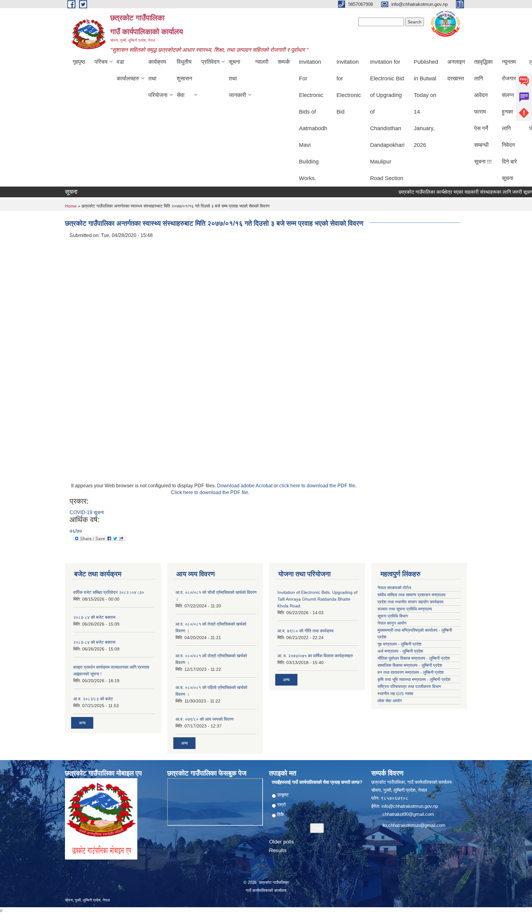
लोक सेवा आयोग (389, 700)
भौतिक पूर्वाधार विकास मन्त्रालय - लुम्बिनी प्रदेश (413, 658)
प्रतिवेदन (210, 62)
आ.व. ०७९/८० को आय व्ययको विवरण (204, 719)
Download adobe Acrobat (245, 485)
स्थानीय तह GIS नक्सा (395, 693)
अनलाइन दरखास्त (456, 70)
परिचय (101, 62)
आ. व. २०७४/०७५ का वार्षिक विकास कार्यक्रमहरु (315, 655)
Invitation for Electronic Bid (349, 87)
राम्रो (281, 804)
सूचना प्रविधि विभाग (392, 616)
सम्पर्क (284, 62)
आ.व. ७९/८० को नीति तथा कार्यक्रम (305, 630)
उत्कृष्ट (283, 794)
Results (278, 850)
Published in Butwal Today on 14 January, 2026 (426, 103)
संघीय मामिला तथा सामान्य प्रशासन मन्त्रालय (411, 594)
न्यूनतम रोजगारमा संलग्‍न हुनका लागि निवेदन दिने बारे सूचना (511, 120)
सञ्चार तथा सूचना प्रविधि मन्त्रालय (404, 608)
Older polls (281, 842)
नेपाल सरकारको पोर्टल (394, 587)
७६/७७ (76, 531)
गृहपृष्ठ (79, 62)
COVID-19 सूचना (87, 512)
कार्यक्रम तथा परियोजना (157, 78)
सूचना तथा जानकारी (237, 78)
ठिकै (280, 814)
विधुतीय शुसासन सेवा (184, 78)
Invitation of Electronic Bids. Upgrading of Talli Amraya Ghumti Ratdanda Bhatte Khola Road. (317, 599)
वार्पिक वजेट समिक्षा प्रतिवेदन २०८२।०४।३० (108, 592)
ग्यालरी (261, 62)
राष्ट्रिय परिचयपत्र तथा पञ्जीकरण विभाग (409, 686)
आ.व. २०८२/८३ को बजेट (93, 698)
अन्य (82, 722)
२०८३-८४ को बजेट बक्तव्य (94, 617)
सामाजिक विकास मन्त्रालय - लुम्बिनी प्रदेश (409, 665)
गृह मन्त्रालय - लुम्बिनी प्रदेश (399, 644)
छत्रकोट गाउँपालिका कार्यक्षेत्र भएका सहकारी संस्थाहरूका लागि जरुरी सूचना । (455, 192)
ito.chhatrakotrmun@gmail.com (413, 825)
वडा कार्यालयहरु (128, 70)
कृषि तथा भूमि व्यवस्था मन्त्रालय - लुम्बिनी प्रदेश (413, 679)
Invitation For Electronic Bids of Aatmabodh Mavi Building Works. (313, 120)
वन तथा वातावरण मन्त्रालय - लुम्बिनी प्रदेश (410, 672)
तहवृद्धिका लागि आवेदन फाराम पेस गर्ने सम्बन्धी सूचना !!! (483, 112)
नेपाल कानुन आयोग (391, 623)
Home (71, 205)
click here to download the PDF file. (318, 485)
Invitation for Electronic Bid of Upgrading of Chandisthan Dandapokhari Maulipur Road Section (387, 120)
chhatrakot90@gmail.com (408, 814)
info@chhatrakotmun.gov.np (409, 806)
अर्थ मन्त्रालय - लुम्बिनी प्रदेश (400, 651)
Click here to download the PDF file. (210, 492)
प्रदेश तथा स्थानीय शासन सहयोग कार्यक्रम (410, 601)
